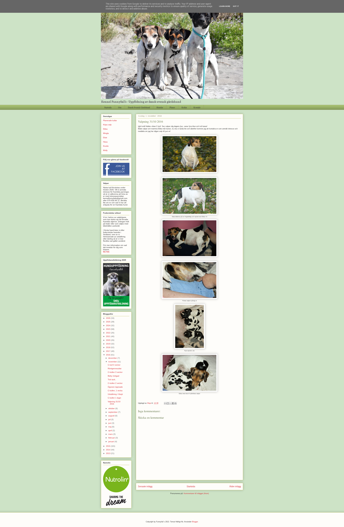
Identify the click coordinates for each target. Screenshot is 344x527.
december (112, 358)
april (110, 430)
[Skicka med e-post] (165, 403)
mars (110, 434)
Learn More (224, 6)
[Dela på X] (170, 403)
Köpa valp (107, 125)
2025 (108, 322)
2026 (108, 318)
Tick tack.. (112, 379)
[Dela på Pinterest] (175, 403)
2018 (108, 347)
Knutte (106, 146)
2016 (108, 355)
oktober (111, 408)
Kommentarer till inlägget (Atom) (196, 493)
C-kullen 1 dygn (114, 398)
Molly (105, 150)
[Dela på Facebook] (173, 403)
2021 (108, 336)
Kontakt (197, 107)
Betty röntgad (113, 376)
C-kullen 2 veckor (115, 383)
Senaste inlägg (145, 486)
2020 (108, 340)
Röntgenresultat (114, 368)
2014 (108, 450)
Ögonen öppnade (115, 387)
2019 (108, 344)
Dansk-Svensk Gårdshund (139, 107)
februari (111, 438)
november (112, 362)
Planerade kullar (110, 120)
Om (119, 107)
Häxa (105, 142)
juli (109, 419)
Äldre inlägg (235, 486)
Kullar (184, 107)
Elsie (105, 137)
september (113, 412)
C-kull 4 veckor (114, 365)
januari (111, 441)
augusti (111, 416)
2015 (108, 446)
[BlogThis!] (167, 403)
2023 (108, 329)
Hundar (160, 107)
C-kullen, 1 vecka (115, 390)
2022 (108, 333)
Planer (172, 107)
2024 (108, 325)
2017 (108, 351)
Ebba (105, 129)
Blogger (195, 522)
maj (110, 427)
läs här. (106, 252)
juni (110, 423)
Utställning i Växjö (115, 394)
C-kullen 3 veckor (115, 372)
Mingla (106, 133)
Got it (236, 6)
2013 (108, 453)
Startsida (108, 107)
